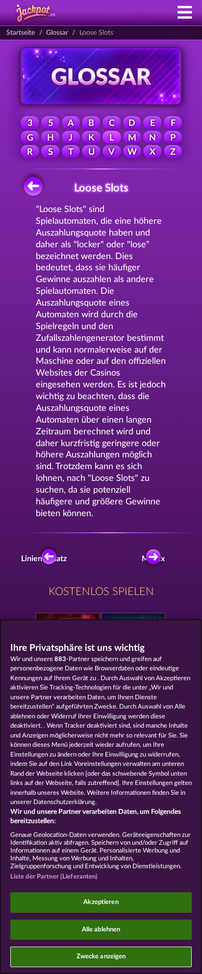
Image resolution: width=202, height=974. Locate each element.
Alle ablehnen (101, 929)
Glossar (57, 32)
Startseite (20, 32)
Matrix (153, 559)
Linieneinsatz (46, 559)
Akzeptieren (100, 902)
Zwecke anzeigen (101, 956)
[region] (101, 796)
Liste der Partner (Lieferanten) (54, 877)
